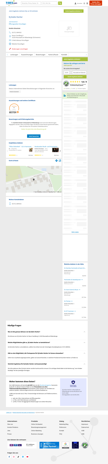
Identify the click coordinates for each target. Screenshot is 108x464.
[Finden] (60, 3)
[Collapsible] (84, 331)
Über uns (10, 424)
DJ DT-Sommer (69, 311)
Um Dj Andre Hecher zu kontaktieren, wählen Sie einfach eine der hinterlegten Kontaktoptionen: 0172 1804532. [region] (39, 347)
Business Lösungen (37, 434)
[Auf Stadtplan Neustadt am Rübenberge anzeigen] (60, 160)
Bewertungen (40, 54)
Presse (9, 434)
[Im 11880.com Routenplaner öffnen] (56, 160)
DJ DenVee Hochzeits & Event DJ (74, 268)
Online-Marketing (36, 430)
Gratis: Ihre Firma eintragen (95, 3)
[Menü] (87, 3)
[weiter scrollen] (86, 54)
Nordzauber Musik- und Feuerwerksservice (47, 146)
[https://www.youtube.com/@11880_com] (27, 457)
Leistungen (14, 54)
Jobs (8, 430)
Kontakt (64, 54)
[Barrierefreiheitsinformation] (85, 3)
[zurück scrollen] (7, 54)
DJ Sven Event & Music (71, 290)
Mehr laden (75, 232)
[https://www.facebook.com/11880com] (9, 457)
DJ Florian (67, 301)
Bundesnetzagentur (45, 385)
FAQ (60, 434)
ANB (82, 434)
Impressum (84, 424)
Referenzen (62, 427)
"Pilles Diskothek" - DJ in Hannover (20, 146)
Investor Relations (12, 427)
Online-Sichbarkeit (36, 424)
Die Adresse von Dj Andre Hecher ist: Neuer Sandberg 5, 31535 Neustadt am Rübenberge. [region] (33, 336)
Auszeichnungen (27, 54)
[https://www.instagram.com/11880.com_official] (14, 457)
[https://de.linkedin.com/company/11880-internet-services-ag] (23, 457)
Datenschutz (85, 427)
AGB (82, 430)
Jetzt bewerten (34, 136)
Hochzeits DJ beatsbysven (72, 280)
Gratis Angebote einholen (72, 11)
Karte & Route (53, 54)
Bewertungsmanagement (38, 427)
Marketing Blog (63, 424)
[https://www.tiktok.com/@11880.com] (18, 457)
